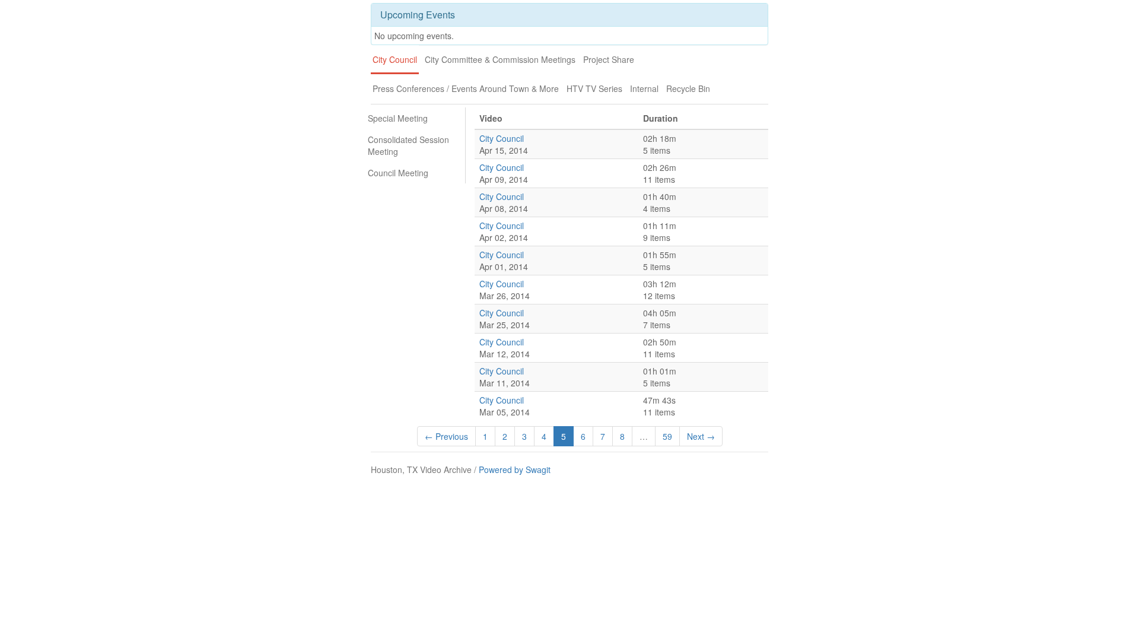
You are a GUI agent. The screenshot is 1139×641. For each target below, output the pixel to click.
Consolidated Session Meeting (408, 145)
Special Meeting (398, 118)
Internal (644, 88)
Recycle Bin (688, 88)
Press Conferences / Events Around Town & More (466, 88)
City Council (395, 59)
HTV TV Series (594, 88)
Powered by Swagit (515, 469)
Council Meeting (398, 173)
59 (667, 436)
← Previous (446, 436)
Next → (701, 436)
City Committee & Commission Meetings (500, 59)
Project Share (608, 59)
